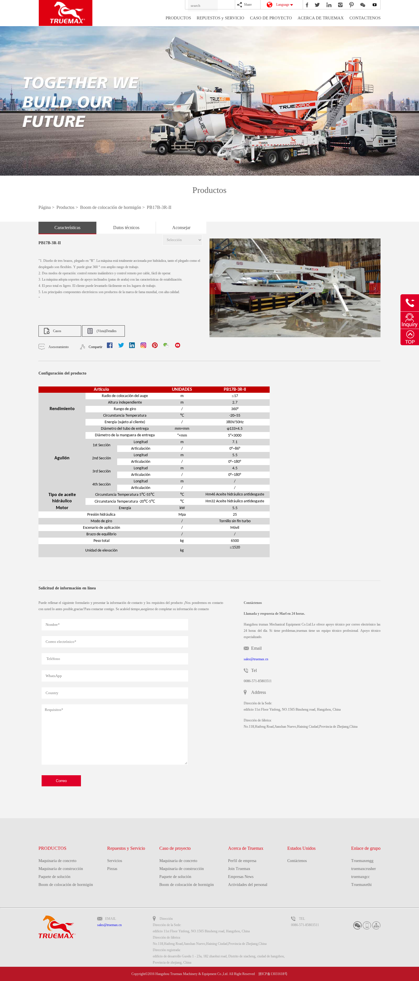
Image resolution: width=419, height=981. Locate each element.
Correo (61, 781)
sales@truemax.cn (256, 659)
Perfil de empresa (242, 861)
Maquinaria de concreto (57, 861)
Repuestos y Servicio (126, 848)
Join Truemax (239, 869)
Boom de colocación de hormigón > (113, 207)
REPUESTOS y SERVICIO (220, 18)
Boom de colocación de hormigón (65, 885)
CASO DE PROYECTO (271, 18)
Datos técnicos (126, 227)
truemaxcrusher (363, 869)
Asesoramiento (58, 347)
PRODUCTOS (178, 18)
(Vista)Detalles (107, 331)
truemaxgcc (360, 877)
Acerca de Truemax (245, 848)
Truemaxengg (362, 861)
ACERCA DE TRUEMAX (321, 18)
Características (67, 227)
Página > (47, 207)
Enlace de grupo (366, 848)
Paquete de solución (54, 877)
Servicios (114, 861)
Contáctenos (297, 861)
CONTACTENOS (365, 18)
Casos (57, 331)
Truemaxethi (361, 885)
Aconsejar (181, 227)
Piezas (112, 869)
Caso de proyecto (175, 848)
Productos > (67, 207)
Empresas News (240, 877)
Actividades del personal (247, 885)
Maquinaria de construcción (60, 869)
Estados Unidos (301, 848)
